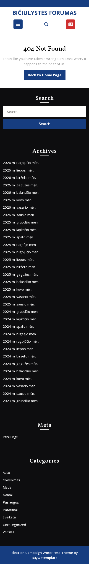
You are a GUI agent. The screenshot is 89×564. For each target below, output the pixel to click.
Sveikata (9, 517)
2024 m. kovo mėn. (17, 378)
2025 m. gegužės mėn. (20, 274)
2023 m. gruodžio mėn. (20, 400)
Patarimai (10, 509)
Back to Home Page (46, 76)
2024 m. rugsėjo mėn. (20, 334)
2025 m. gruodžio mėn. (20, 222)
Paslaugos (11, 502)
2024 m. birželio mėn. (19, 356)
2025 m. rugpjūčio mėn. (21, 252)
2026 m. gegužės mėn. (20, 185)
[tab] (18, 24)
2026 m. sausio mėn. (19, 215)
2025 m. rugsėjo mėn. (20, 244)
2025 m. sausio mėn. (19, 304)
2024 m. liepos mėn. (18, 348)
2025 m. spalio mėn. (18, 237)
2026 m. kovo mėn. (17, 200)
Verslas (8, 532)
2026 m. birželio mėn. (19, 177)
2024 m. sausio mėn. (19, 393)
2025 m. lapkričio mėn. (20, 229)
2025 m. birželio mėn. (19, 266)
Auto (6, 472)
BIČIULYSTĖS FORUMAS (44, 12)
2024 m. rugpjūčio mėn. (21, 341)
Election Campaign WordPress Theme (42, 552)
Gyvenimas (11, 480)
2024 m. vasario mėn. (19, 386)
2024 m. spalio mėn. (18, 326)
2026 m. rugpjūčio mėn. (21, 162)
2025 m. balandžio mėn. (21, 281)
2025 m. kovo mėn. (17, 289)
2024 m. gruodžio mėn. (20, 311)
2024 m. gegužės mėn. (20, 363)
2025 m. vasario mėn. (19, 296)
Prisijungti (10, 436)
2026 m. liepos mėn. (18, 170)
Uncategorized (14, 524)
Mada (7, 487)
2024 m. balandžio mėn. (21, 371)
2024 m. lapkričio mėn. (20, 319)
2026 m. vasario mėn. (19, 207)
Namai (8, 495)
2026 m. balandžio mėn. (21, 192)
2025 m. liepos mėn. (18, 259)
